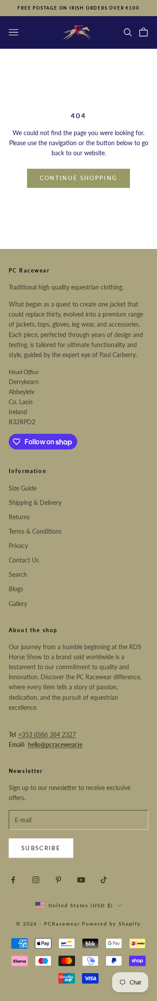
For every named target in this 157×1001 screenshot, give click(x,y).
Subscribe (41, 847)
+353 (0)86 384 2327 (47, 734)
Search (18, 574)
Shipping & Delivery (35, 502)
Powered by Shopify (111, 923)
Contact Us (24, 560)
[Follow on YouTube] (81, 879)
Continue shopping (79, 177)
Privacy (18, 545)
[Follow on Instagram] (35, 879)
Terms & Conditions (35, 531)
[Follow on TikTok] (103, 879)
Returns (19, 517)
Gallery (18, 603)
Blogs (16, 588)
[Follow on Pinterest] (58, 879)
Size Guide (23, 488)
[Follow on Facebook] (13, 879)
